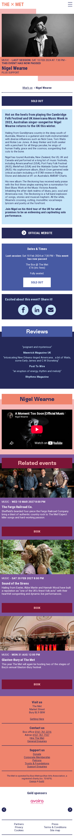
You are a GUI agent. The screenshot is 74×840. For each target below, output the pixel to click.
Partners (19, 824)
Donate (37, 754)
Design (32, 781)
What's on (27, 87)
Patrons (37, 760)
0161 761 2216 (43, 731)
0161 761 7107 (41, 735)
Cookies (19, 830)
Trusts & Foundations (37, 763)
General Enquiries (37, 741)
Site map (55, 830)
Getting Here (37, 719)
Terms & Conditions (55, 827)
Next (70, 809)
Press (55, 824)
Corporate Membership (37, 757)
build (41, 781)
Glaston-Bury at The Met (18, 660)
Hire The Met (37, 738)
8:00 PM (40, 501)
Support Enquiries (37, 766)
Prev (4, 809)
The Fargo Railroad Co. (17, 507)
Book (37, 531)
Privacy (19, 827)
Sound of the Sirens (15, 583)
